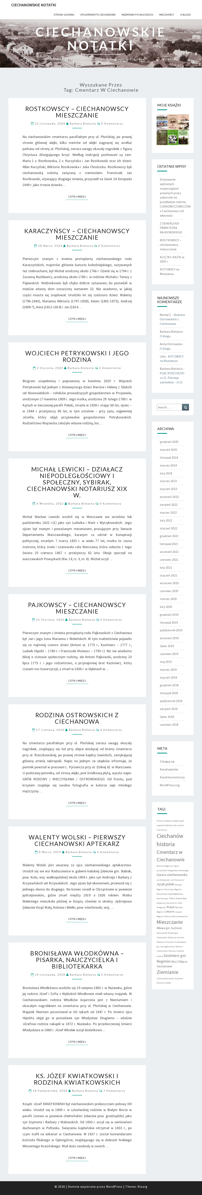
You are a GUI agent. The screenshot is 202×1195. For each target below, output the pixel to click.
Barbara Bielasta (83, 123)
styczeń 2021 (168, 575)
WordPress (114, 1186)
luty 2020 (166, 607)
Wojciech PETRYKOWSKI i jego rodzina (77, 356)
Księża (170, 907)
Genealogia (184, 870)
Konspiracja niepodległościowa (170, 894)
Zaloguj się (167, 761)
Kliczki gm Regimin (173, 889)
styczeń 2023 (168, 489)
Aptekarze (169, 821)
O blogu (185, 14)
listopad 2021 (169, 544)
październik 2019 (171, 630)
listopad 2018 (169, 693)
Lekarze (169, 911)
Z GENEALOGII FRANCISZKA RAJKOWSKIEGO (171, 227)
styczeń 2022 (168, 528)
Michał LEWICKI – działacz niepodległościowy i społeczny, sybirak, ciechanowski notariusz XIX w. (77, 482)
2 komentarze (110, 368)
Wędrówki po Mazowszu (137, 14)
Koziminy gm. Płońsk (166, 898)
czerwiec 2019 (169, 654)
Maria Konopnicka (180, 916)
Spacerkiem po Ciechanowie (98, 14)
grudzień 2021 (169, 536)
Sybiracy (172, 951)
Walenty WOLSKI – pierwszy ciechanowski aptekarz (77, 840)
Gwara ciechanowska (172, 875)
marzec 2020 (168, 599)
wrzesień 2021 (169, 552)
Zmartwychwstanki (165, 978)
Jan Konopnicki (163, 880)
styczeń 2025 (168, 450)
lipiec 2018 (167, 717)
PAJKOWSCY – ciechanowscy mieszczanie (77, 608)
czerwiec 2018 (169, 725)
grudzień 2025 (169, 442)
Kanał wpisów (169, 769)
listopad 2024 (169, 457)
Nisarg (142, 1186)
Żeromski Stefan (164, 983)
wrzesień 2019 (169, 638)
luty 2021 (166, 567)
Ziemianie (167, 972)
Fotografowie (173, 870)
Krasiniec (170, 903)
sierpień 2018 (169, 709)
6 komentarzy (111, 729)
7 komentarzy (114, 1090)
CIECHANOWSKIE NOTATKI (33, 4)
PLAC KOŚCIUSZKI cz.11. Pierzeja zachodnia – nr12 (172, 377)
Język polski (165, 884)
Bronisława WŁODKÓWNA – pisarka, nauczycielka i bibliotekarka (77, 960)
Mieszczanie (170, 922)
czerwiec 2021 (169, 560)
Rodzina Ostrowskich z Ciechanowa (77, 718)
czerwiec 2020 (169, 591)
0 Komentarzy (112, 123)
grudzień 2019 (169, 615)
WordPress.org (170, 785)
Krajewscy (161, 903)
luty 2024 (166, 473)
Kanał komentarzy (172, 777)
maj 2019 (166, 662)
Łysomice (179, 978)
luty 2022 (166, 520)
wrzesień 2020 (169, 583)
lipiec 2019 (167, 646)
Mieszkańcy (166, 14)
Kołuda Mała (181, 898)
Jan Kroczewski (177, 880)
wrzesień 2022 (169, 497)
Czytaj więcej (78, 196)
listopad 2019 (169, 622)
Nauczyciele (162, 933)
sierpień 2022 (169, 505)
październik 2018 (171, 701)
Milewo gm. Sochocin (169, 928)
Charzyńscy (162, 830)
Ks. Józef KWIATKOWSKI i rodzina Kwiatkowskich (77, 1079)
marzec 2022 (168, 512)
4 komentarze (108, 852)
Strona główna (64, 14)
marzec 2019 (168, 670)
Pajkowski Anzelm (176, 937)
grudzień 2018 (169, 685)
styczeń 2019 (168, 677)
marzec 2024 (168, 465)
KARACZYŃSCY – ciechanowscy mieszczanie (77, 234)
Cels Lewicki (178, 825)
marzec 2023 (168, 481)
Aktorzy (160, 821)
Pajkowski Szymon (165, 942)
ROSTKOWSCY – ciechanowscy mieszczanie (77, 112)
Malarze (168, 916)
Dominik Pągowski (165, 866)
